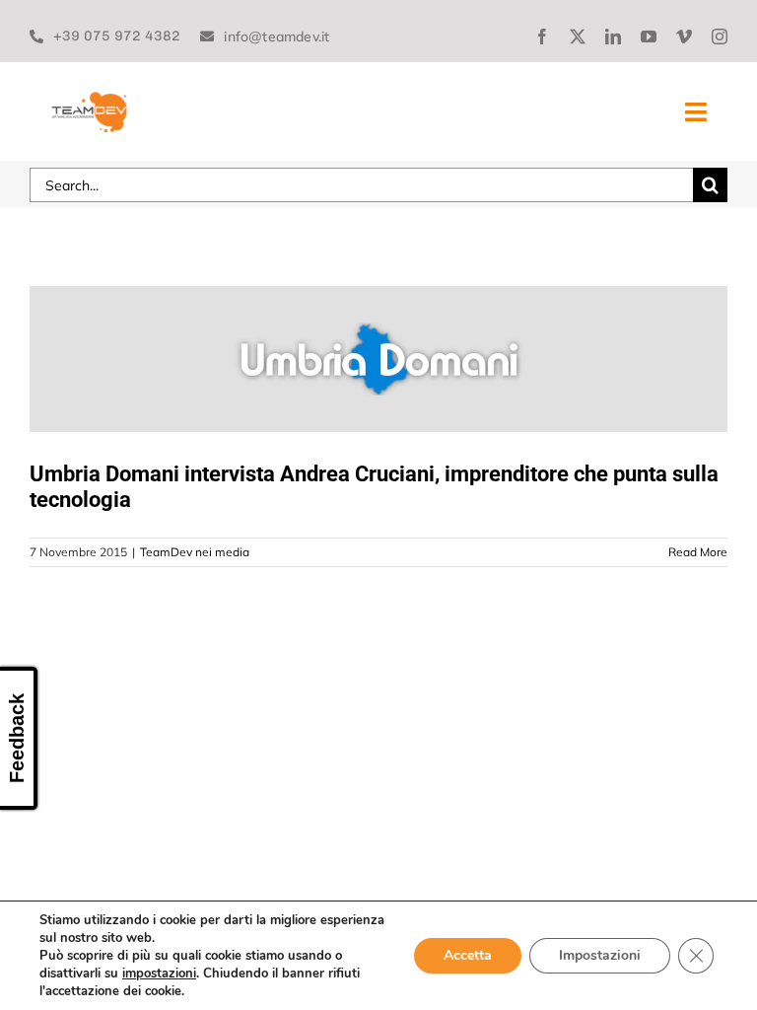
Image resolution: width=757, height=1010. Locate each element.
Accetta (468, 955)
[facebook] (542, 36)
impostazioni (159, 973)
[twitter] (577, 36)
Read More (697, 551)
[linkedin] (613, 36)
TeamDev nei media (194, 551)
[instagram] (719, 36)
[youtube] (648, 36)
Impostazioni (600, 955)
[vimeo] (684, 36)
